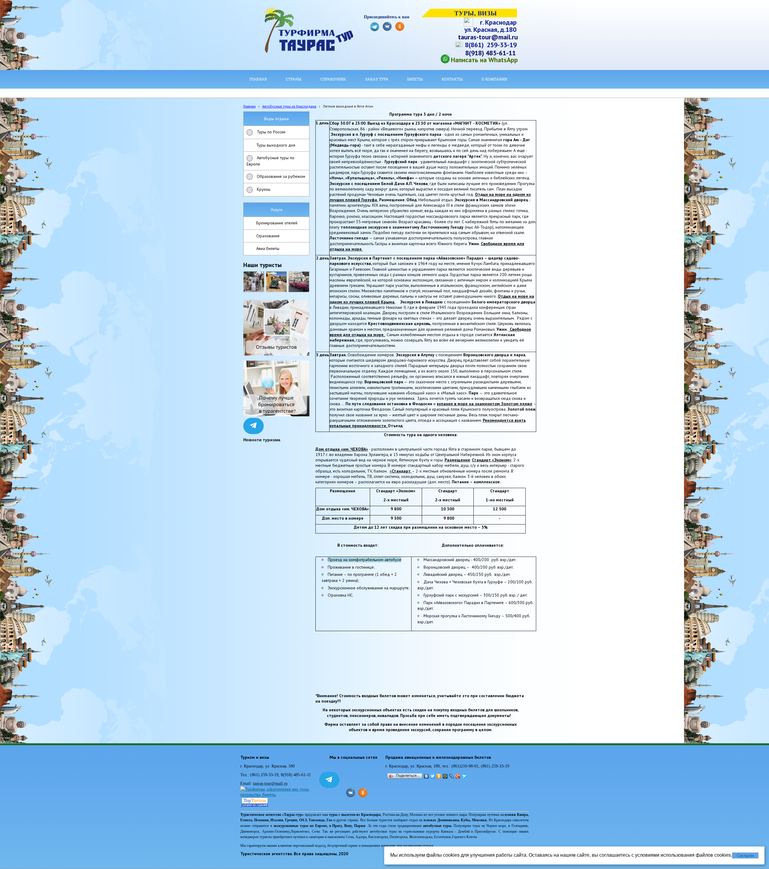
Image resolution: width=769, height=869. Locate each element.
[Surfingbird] (464, 776)
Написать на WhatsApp (484, 60)
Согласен (745, 855)
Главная (249, 106)
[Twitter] (433, 776)
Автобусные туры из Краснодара (289, 106)
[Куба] (276, 281)
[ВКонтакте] (426, 776)
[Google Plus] (458, 776)
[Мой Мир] (445, 776)
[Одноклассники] (439, 776)
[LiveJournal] (451, 776)
